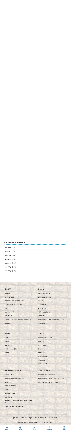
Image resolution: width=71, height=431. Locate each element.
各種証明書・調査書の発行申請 (46, 375)
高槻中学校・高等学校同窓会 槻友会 (48, 382)
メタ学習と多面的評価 (44, 312)
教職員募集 (8, 323)
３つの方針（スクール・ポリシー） (14, 304)
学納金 (6, 389)
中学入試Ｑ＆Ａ (42, 360)
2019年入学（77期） (11, 251)
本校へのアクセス (41, 418)
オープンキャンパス (43, 349)
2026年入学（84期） (11, 247)
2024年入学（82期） (11, 271)
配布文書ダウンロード (11, 375)
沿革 (6, 308)
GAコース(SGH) (42, 308)
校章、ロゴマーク (9, 312)
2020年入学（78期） (11, 255)
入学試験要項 (41, 352)
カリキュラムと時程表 (11, 349)
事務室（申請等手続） (11, 386)
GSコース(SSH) (42, 304)
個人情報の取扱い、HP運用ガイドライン (29, 422)
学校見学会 (41, 341)
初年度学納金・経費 (43, 356)
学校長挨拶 (8, 293)
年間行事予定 (8, 345)
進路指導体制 (41, 316)
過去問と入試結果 (42, 364)
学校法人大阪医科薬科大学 (22, 418)
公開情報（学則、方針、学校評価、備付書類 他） (18, 319)
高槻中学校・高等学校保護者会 (13, 406)
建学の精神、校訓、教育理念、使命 (14, 301)
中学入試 (34, 429)
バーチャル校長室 (9, 297)
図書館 (6, 338)
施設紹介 (7, 341)
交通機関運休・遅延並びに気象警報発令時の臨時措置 (18, 402)
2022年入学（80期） (11, 263)
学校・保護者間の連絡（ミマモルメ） (15, 378)
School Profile (9, 327)
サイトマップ (49, 422)
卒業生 (64, 429)
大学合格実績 (41, 323)
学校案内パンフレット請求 (45, 338)
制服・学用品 (8, 397)
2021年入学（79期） (11, 259)
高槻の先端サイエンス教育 (45, 297)
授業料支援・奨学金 (10, 393)
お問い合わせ (55, 418)
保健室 (6, 382)
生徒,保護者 (49, 429)
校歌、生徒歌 (8, 316)
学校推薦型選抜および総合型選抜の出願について (51, 319)
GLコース (40, 301)
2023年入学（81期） (11, 267)
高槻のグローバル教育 (44, 293)
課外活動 (7, 352)
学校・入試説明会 (42, 345)
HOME (20, 429)
